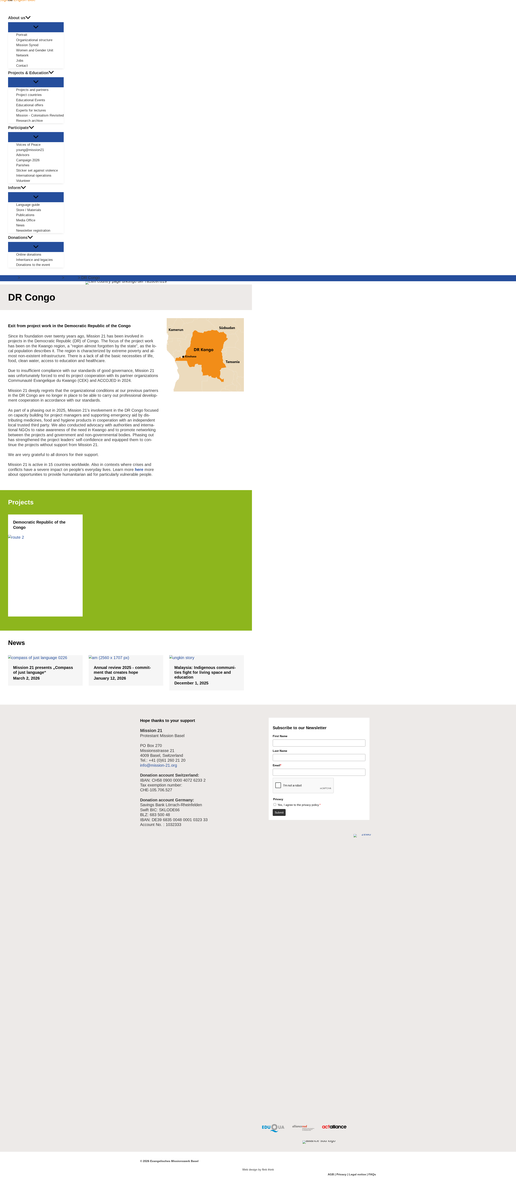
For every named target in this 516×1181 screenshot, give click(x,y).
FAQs (372, 1174)
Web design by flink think (258, 1169)
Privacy (341, 1174)
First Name (280, 736)
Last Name (280, 750)
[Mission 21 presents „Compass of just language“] (45, 657)
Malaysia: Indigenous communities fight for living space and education (205, 672)
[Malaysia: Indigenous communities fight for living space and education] (206, 657)
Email (277, 765)
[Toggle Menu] (36, 27)
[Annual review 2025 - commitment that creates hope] (126, 657)
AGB (331, 1174)
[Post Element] (45, 565)
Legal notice (357, 1174)
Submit (279, 812)
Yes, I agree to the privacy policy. (299, 804)
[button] (28, 17)
